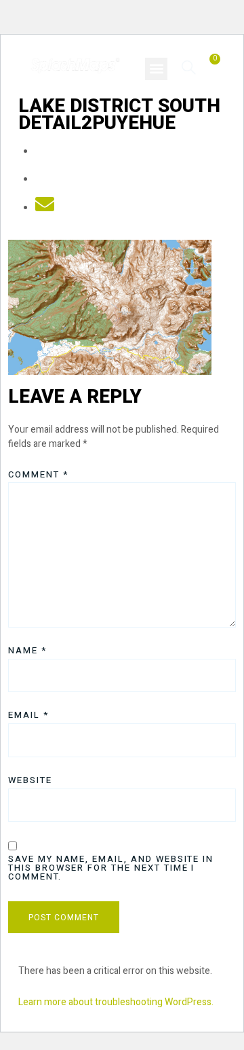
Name (27, 650)
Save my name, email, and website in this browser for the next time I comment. (111, 867)
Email (28, 714)
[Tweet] (44, 180)
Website (30, 780)
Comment (38, 474)
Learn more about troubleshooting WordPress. (116, 1002)
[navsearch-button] (189, 67)
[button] (156, 69)
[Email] (44, 208)
